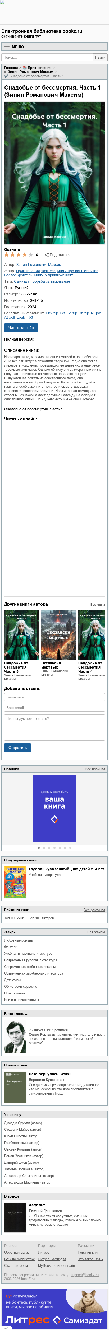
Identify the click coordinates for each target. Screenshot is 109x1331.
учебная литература (44, 875)
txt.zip (71, 313)
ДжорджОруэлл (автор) (23, 1123)
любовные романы (18, 940)
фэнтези (10, 947)
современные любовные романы (30, 967)
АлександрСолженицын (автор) (29, 1176)
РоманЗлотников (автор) (23, 1156)
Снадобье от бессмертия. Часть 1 (33, 409)
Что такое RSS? (90, 1259)
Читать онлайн (21, 328)
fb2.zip (52, 313)
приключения (14, 993)
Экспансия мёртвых (51, 665)
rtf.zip (84, 313)
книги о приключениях (21, 1000)
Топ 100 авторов (41, 918)
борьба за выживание (51, 281)
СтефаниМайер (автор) (22, 1129)
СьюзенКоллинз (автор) (23, 1149)
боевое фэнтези (18, 275)
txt (62, 313)
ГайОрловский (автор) (21, 1143)
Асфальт (37, 1205)
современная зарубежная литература (33, 973)
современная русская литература (30, 960)
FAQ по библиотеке (19, 1259)
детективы (12, 980)
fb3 (29, 317)
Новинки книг (88, 1252)
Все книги (97, 604)
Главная (11, 68)
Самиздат (22, 281)
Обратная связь (17, 1252)
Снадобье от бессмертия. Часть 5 (16, 667)
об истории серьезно (20, 987)
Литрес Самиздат (52, 1259)
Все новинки (95, 769)
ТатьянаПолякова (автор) (24, 1169)
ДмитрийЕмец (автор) (21, 1163)
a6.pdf (9, 317)
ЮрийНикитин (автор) (21, 1136)
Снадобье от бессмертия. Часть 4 (90, 667)
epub (20, 317)
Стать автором (16, 1266)
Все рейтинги (94, 910)
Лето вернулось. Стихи (50, 1074)
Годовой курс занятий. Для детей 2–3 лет (66, 869)
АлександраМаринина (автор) (27, 1182)
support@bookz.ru (85, 1275)
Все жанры (96, 932)
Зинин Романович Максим (30, 72)
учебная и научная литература (28, 954)
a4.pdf (95, 313)
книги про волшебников (77, 271)
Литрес (43, 1252)
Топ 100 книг (14, 918)
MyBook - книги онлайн (56, 1266)
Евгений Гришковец (45, 1211)
